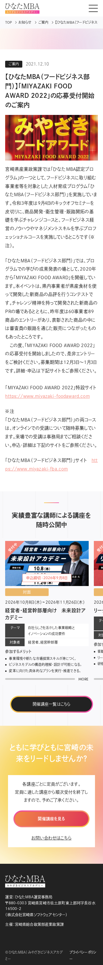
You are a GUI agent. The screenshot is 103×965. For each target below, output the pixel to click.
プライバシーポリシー (83, 955)
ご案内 (43, 22)
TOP (8, 22)
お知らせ (25, 22)
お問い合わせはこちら (51, 838)
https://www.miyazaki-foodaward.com (47, 396)
